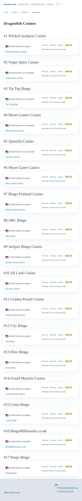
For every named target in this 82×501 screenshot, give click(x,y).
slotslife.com (14, 492)
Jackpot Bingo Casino (15, 262)
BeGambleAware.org (68, 488)
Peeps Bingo (11, 473)
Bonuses (45, 45)
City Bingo (10, 341)
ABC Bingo (10, 236)
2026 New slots (38, 4)
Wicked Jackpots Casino (16, 51)
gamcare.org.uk (66, 491)
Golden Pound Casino (15, 315)
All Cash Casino (12, 288)
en (58, 4)
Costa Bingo (11, 420)
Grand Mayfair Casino (15, 394)
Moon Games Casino (15, 130)
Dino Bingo (11, 367)
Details (60, 45)
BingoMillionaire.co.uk (16, 446)
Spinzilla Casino (13, 157)
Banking (53, 45)
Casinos (50, 4)
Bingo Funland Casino (15, 209)
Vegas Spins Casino (14, 78)
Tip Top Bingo (12, 104)
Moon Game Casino (14, 183)
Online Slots (23, 4)
